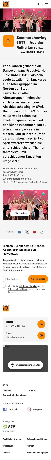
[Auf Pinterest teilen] (34, 232)
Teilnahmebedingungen (37, 453)
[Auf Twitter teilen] (27, 232)
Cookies (6, 453)
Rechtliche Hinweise (12, 439)
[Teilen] (42, 232)
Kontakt (30, 446)
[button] (18, 213)
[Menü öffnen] (47, 4)
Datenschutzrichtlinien (17, 289)
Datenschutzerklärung (37, 439)
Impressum (8, 446)
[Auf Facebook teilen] (20, 232)
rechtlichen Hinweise (28, 286)
